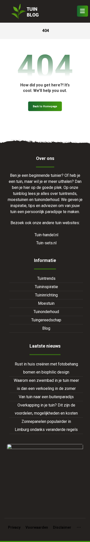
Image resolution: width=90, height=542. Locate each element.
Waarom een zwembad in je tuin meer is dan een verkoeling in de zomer (46, 384)
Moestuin (46, 303)
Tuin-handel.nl (46, 234)
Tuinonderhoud (46, 311)
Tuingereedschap (46, 320)
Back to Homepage (45, 106)
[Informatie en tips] (24, 11)
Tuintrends (46, 278)
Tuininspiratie (46, 286)
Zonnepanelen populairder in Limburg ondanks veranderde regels (46, 425)
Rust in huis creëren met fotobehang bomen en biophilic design (46, 368)
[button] (82, 11)
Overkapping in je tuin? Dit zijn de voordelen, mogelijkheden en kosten (46, 409)
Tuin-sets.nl (46, 243)
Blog (46, 328)
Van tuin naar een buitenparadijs (46, 396)
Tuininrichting (46, 295)
